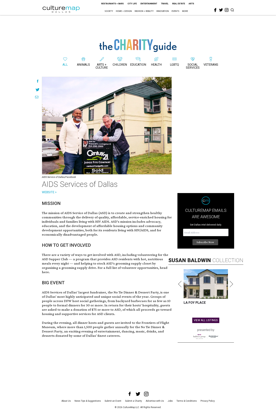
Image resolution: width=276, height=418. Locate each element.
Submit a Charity (133, 401)
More (185, 11)
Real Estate (178, 3)
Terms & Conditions (186, 401)
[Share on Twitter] (37, 89)
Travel (164, 3)
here (45, 272)
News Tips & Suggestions (88, 401)
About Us (66, 401)
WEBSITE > (49, 192)
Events (175, 11)
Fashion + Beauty (144, 11)
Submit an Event (113, 401)
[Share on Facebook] (37, 81)
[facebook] (215, 10)
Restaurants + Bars (112, 3)
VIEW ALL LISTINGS (206, 320)
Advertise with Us (155, 401)
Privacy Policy (208, 401)
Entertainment (148, 3)
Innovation (162, 11)
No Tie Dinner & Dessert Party (136, 292)
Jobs (170, 401)
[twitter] (221, 10)
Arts (191, 3)
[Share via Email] (36, 97)
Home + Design (124, 11)
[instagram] (226, 10)
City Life (132, 3)
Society (109, 11)
